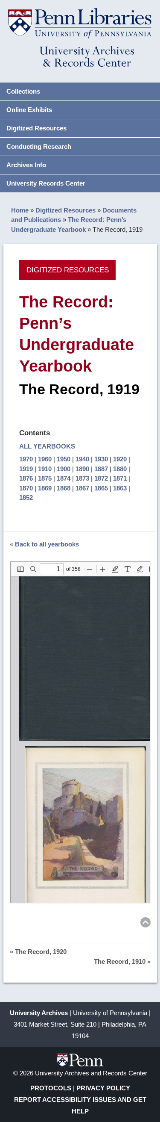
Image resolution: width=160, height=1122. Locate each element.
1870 (26, 488)
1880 (120, 468)
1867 (82, 488)
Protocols (50, 1088)
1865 (101, 488)
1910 (45, 468)
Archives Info (26, 164)
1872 (101, 478)
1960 (45, 459)
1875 (45, 478)
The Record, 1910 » (122, 961)
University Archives (39, 1012)
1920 (120, 459)
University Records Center (45, 183)
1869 (45, 488)
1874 (63, 478)
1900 (63, 468)
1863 (120, 488)
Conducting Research (38, 146)
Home (20, 210)
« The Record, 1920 (38, 951)
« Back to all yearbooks (44, 544)
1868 (63, 488)
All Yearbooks (47, 446)
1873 (82, 478)
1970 (26, 459)
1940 (82, 459)
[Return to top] (145, 924)
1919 (26, 468)
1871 (120, 478)
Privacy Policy (103, 1088)
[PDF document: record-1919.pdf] (80, 732)
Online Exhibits (29, 109)
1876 (26, 478)
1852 (26, 497)
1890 (82, 468)
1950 (63, 459)
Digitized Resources (36, 128)
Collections (23, 91)
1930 (101, 459)
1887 (101, 468)
